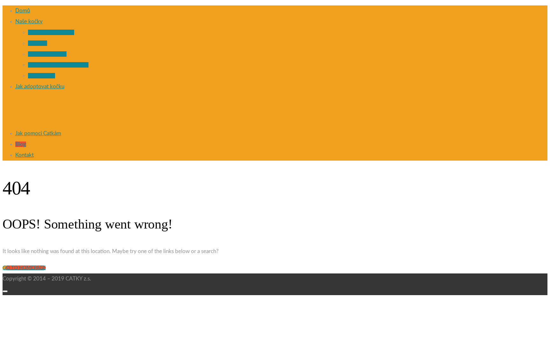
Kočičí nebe (41, 75)
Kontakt (24, 155)
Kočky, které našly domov (58, 65)
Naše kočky (29, 21)
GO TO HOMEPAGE (24, 267)
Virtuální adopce (47, 54)
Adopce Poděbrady (51, 32)
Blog (20, 144)
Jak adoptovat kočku (39, 86)
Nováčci (37, 43)
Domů (22, 10)
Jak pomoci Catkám (38, 133)
